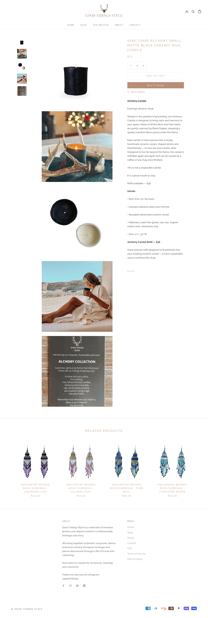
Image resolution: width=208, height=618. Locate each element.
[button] (136, 91)
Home (70, 25)
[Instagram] (70, 585)
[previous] (9, 467)
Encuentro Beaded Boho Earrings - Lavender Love (35, 488)
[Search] (193, 11)
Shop (83, 25)
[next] (199, 467)
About (119, 25)
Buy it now (155, 85)
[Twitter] (141, 271)
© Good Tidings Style (27, 609)
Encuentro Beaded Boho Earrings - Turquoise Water (172, 488)
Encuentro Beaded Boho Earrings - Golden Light (81, 488)
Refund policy (135, 559)
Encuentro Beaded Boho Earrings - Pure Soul (126, 488)
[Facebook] (137, 271)
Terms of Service (136, 553)
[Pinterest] (144, 271)
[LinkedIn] (84, 585)
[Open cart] (199, 11)
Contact (135, 25)
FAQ (129, 548)
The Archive (101, 25)
